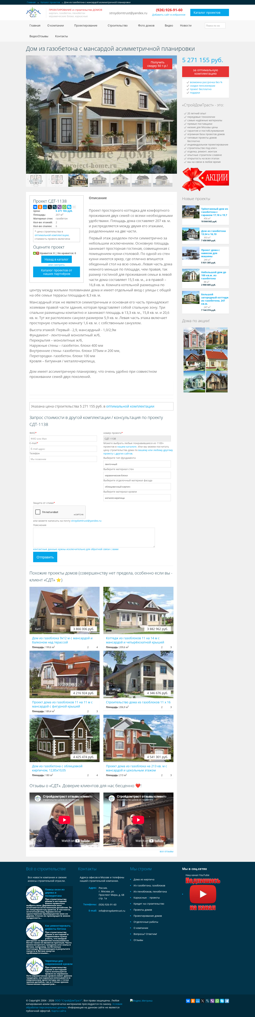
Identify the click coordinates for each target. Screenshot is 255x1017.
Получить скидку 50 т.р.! (158, 64)
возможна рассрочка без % (206, 82)
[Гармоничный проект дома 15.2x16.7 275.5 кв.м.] (217, 338)
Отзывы (138, 940)
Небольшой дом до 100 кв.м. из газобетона (213, 275)
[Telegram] (227, 1001)
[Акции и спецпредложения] (205, 179)
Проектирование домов (148, 915)
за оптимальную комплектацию (205, 72)
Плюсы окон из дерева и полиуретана (55, 892)
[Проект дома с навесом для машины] (190, 253)
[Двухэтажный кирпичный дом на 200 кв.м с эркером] (194, 338)
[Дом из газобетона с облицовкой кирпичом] (194, 381)
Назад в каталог (57, 259)
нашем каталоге (127, 446)
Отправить (45, 556)
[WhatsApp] (64, 207)
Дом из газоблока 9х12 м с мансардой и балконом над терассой (62, 640)
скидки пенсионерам (202, 85)
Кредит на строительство (149, 903)
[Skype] (69, 207)
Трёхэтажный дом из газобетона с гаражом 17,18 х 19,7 (214, 212)
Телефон (34, 453)
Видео (169, 25)
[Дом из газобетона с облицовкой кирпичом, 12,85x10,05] (64, 738)
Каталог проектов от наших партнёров (56, 272)
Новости (186, 25)
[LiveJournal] (55, 207)
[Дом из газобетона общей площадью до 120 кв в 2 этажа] (217, 359)
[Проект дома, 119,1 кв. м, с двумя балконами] (217, 381)
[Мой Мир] (45, 207)
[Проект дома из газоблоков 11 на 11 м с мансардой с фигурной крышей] (64, 674)
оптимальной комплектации (52, 235)
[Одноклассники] (40, 207)
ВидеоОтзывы (38, 36)
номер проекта (113, 433)
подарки (195, 92)
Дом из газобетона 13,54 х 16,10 (213, 232)
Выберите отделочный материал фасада (127, 480)
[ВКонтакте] (35, 207)
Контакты (61, 36)
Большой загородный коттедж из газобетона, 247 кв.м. (214, 299)
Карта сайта (59, 1010)
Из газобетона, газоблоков (149, 885)
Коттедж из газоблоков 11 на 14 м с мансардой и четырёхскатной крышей (135, 640)
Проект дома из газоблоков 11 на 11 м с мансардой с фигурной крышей (62, 704)
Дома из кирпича (144, 879)
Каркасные (140, 897)
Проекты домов (143, 909)
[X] (50, 207)
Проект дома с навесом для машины (210, 253)
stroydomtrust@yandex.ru (128, 13)
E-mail (33, 443)
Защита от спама (44, 503)
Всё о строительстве (46, 869)
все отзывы (166, 851)
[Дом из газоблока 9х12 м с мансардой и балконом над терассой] (64, 610)
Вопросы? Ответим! (145, 934)
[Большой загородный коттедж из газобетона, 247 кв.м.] (190, 297)
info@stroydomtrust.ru (112, 910)
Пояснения (39, 525)
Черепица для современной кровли (59, 962)
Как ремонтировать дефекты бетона (58, 927)
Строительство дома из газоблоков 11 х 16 (138, 702)
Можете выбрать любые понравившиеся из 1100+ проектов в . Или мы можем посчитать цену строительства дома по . (138, 448)
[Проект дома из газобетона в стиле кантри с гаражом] (194, 359)
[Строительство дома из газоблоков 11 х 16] (138, 674)
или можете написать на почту (67, 520)
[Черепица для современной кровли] (34, 966)
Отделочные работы (146, 921)
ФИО (33, 433)
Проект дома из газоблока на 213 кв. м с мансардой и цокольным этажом (136, 768)
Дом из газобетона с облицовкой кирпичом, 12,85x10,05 (57, 768)
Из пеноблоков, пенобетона (150, 891)
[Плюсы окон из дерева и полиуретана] (34, 894)
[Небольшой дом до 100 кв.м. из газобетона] (190, 275)
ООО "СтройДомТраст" (68, 1000)
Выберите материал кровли (120, 491)
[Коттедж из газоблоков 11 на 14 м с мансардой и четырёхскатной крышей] (138, 610)
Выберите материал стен (118, 469)
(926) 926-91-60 (107, 904)
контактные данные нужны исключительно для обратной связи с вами (75, 549)
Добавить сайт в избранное (168, 14)
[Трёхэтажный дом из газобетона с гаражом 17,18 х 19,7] (190, 211)
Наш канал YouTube (197, 875)
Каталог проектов (207, 12)
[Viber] (59, 207)
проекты (155, 897)
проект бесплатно (200, 89)
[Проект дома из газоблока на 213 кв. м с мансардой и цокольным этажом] (138, 738)
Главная (34, 25)
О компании (141, 928)
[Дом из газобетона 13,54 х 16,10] (190, 234)
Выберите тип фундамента (119, 457)
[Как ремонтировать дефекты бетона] (34, 931)
